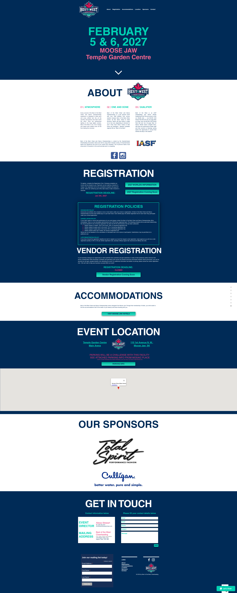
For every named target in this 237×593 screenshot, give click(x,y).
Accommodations (127, 566)
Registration (125, 564)
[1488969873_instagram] (122, 155)
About (123, 563)
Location (124, 567)
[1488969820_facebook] (114, 155)
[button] (142, 192)
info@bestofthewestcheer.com (104, 526)
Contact (124, 570)
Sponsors (125, 569)
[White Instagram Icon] (153, 560)
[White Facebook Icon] (149, 560)
